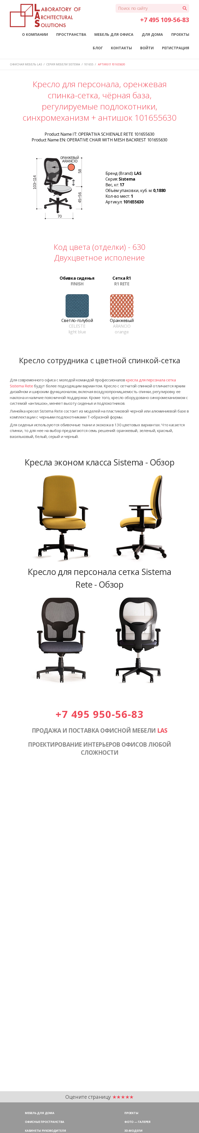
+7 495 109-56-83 (164, 19)
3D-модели (133, 1130)
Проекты (131, 1113)
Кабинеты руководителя (45, 1130)
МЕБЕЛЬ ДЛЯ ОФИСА (113, 34)
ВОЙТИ (147, 47)
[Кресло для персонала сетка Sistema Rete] (99, 684)
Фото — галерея (137, 1122)
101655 (88, 64)
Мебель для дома (39, 1113)
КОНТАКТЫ (121, 47)
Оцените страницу (99, 1096)
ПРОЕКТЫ (180, 34)
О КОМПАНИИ (35, 34)
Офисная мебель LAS (26, 64)
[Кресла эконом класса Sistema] (99, 562)
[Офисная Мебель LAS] (45, 15)
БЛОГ (98, 47)
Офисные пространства (44, 1122)
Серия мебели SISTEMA (63, 64)
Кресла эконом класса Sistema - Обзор (100, 462)
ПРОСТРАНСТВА (71, 34)
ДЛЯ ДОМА (152, 34)
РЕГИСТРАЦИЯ (175, 47)
